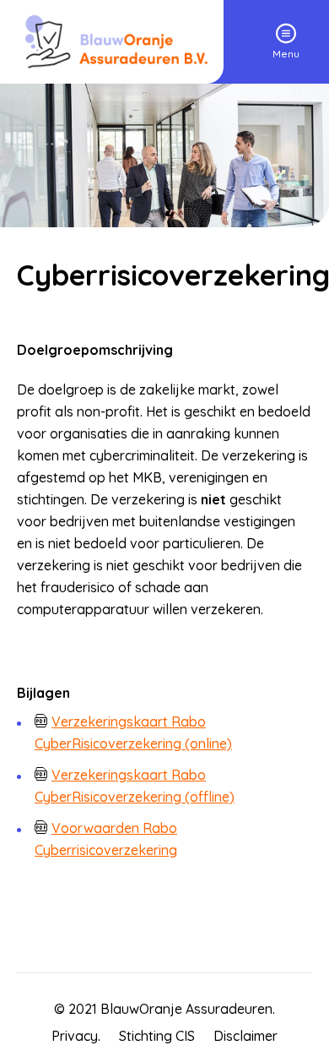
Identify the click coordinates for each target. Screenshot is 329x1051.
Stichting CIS (157, 1036)
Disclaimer (245, 1036)
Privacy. (75, 1036)
